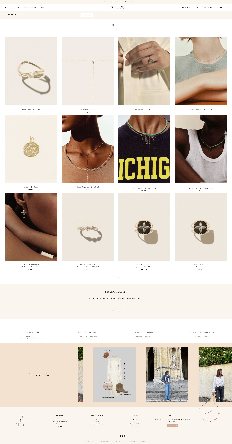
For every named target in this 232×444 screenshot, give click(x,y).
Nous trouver (60, 424)
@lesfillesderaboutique (39, 373)
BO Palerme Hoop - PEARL (31, 267)
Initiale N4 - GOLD (31, 187)
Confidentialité (134, 426)
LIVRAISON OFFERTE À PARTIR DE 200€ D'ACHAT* (116, 2)
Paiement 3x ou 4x (97, 424)
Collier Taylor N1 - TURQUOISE (200, 188)
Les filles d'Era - (93, 441)
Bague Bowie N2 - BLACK (144, 267)
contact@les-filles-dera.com (59, 421)
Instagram (8, 7)
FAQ (97, 421)
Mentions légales (135, 424)
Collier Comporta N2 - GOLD (88, 187)
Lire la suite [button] (116, 311)
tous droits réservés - (111, 441)
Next (230, 375)
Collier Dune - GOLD (88, 110)
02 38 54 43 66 (59, 419)
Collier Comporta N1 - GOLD (200, 110)
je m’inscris (172, 425)
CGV (134, 421)
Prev (83, 375)
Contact (97, 419)
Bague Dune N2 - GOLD (31, 110)
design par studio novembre (134, 441)
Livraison (97, 426)
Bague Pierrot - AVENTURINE (144, 110)
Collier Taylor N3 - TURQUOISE (144, 188)
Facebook (5, 7)
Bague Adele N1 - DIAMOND (88, 267)
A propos (135, 419)
